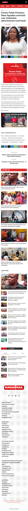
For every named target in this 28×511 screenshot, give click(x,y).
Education (20, 6)
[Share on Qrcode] (25, 57)
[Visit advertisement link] (15, 73)
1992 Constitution (6, 435)
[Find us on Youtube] (16, 396)
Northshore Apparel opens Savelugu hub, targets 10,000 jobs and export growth (17, 322)
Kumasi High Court (6, 413)
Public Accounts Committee (8, 404)
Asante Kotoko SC (6, 443)
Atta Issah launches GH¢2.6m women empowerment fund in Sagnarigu (11, 206)
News (7, 6)
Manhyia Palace (5, 421)
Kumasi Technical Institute (8, 473)
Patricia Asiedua (14, 142)
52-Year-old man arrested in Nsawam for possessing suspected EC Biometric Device (17, 358)
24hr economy (5, 433)
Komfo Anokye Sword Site (8, 441)
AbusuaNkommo (5, 445)
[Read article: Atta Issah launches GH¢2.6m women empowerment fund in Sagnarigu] (14, 197)
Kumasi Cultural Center (7, 410)
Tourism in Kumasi (6, 493)
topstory (21, 142)
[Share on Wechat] (15, 57)
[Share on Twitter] (9, 57)
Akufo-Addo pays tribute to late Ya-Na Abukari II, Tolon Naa (17, 304)
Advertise (7, 501)
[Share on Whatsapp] (2, 57)
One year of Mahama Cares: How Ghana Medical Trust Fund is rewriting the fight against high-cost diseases (17, 341)
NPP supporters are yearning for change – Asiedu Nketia (16, 375)
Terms (13, 502)
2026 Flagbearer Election (7, 431)
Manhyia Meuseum (6, 483)
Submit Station (13, 501)
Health (13, 6)
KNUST (3, 464)
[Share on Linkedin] (12, 57)
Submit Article (20, 501)
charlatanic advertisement (10, 135)
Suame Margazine (6, 466)
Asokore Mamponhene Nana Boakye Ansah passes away (17, 363)
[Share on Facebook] (6, 57)
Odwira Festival (5, 427)
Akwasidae (4, 448)
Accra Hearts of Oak (6, 468)
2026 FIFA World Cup (6, 429)
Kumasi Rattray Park (6, 417)
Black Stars (4, 495)
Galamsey (4, 472)
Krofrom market (5, 425)
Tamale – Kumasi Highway (8, 454)
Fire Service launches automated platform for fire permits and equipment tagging (13, 225)
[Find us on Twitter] (12, 396)
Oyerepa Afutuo (5, 446)
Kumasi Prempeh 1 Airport (8, 452)
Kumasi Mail (7, 24)
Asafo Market (5, 491)
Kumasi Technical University (8, 475)
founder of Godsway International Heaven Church (13, 139)
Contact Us (18, 502)
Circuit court (21, 135)
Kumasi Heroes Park (6, 450)
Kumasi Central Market (7, 408)
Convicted (4, 137)
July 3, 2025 (15, 24)
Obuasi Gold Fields (6, 470)
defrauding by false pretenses (15, 137)
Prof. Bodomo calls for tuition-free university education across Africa (16, 333)
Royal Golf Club (5, 487)
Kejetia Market (5, 480)
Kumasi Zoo (4, 406)
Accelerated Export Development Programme (12, 460)
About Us (9, 502)
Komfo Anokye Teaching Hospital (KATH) (11, 462)
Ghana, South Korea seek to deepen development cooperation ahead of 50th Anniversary (12, 263)
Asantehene (4, 482)
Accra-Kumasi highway (7, 485)
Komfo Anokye (5, 456)
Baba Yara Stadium (6, 402)
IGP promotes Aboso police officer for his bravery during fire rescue (12, 188)
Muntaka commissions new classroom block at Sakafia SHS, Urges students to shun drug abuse (17, 328)
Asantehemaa (5, 489)
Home (2, 6)
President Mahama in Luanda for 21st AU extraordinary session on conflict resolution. (17, 310)
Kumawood (4, 423)
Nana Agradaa (5, 142)
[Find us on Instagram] (19, 396)
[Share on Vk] (19, 57)
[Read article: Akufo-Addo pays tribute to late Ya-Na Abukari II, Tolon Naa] (14, 235)
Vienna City (4, 415)
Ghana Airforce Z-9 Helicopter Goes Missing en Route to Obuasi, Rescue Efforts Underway (17, 370)
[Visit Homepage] (5, 2)
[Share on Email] (22, 57)
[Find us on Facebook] (9, 396)
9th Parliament (5, 436)
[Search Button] (26, 2)
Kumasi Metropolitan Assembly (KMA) (10, 411)
